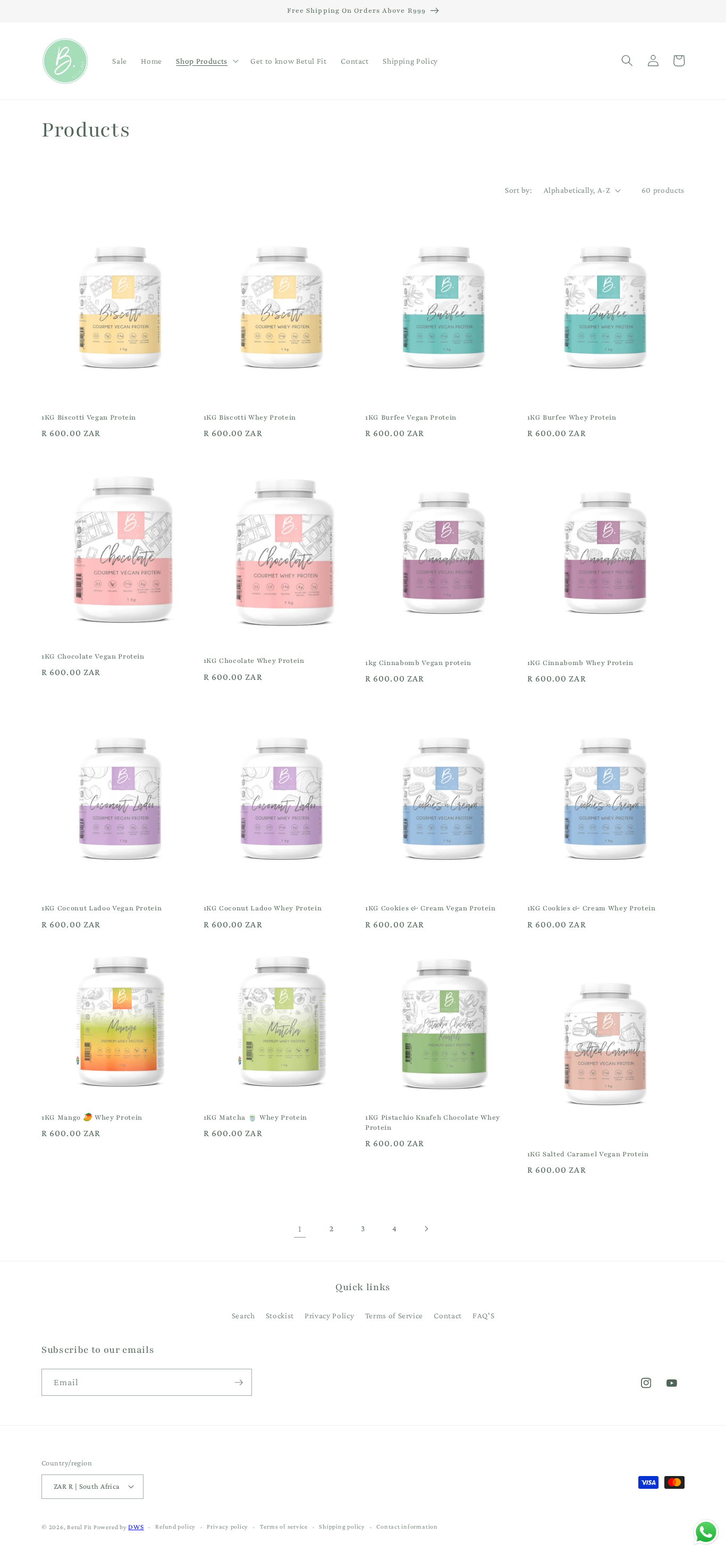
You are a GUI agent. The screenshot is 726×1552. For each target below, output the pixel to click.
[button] (206, 60)
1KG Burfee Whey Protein (572, 417)
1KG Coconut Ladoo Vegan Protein (101, 908)
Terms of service (284, 1526)
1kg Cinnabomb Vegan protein (418, 662)
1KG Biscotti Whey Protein (250, 417)
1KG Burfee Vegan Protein (411, 417)
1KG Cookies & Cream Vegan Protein (430, 908)
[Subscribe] (238, 1382)
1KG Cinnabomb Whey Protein (580, 662)
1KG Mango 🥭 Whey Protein (91, 1117)
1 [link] (300, 1228)
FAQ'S (483, 1315)
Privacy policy (227, 1526)
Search (243, 1315)
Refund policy (175, 1526)
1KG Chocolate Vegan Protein (93, 656)
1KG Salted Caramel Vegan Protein (588, 1153)
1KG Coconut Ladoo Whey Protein (263, 908)
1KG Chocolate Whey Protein (254, 660)
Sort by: (518, 189)
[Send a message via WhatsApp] (706, 1532)
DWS (135, 1527)
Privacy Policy (329, 1315)
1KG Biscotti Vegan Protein (88, 417)
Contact (448, 1315)
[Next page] (426, 1228)
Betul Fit (79, 1527)
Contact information (407, 1526)
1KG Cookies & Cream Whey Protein (591, 908)
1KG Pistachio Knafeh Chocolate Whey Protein (432, 1122)
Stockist (280, 1315)
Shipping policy (342, 1526)
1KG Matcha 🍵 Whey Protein (256, 1117)
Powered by (110, 1527)
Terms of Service (394, 1315)
